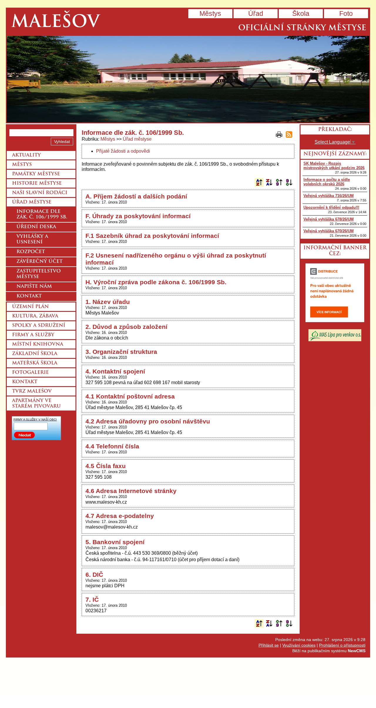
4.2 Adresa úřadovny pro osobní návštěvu (147, 421)
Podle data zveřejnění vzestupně (279, 182)
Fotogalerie (30, 372)
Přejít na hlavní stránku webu (188, 79)
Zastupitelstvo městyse (38, 274)
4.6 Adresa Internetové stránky (131, 490)
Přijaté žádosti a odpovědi (123, 151)
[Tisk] (279, 134)
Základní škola (34, 354)
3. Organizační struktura (121, 351)
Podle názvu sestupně (269, 182)
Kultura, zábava (35, 316)
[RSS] (289, 134)
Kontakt (29, 296)
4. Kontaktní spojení (115, 371)
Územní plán (30, 307)
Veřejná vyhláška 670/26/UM (328, 231)
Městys (210, 13)
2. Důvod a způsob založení (126, 326)
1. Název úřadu (107, 301)
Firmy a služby (33, 335)
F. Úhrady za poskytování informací (138, 216)
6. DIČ (94, 574)
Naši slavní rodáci (39, 193)
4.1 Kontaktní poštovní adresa (130, 396)
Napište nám (34, 286)
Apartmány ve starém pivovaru (36, 403)
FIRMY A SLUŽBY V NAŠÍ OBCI (35, 419)
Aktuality (26, 155)
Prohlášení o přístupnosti (342, 645)
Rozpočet (30, 252)
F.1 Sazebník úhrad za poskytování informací (152, 235)
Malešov (55, 22)
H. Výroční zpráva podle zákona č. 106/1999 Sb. (155, 282)
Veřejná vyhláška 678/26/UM (328, 219)
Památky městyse (36, 174)
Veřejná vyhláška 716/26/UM (328, 196)
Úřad (255, 13)
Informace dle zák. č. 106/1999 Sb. (41, 214)
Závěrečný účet (39, 261)
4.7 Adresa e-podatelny (119, 515)
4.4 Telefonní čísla (112, 446)
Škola (300, 13)
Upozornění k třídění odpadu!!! (331, 207)
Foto (346, 13)
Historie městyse (37, 183)
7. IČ (92, 599)
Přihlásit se (268, 645)
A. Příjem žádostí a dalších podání (136, 196)
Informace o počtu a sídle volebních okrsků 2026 (326, 181)
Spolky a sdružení (38, 325)
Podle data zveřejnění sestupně (289, 182)
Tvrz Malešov (32, 391)
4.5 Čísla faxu (105, 466)
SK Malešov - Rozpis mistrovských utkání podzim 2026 (334, 165)
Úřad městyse (137, 139)
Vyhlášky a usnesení (32, 239)
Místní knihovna (37, 344)
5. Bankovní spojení (115, 542)
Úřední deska (36, 227)
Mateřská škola (34, 363)
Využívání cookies (298, 645)
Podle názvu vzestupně (259, 182)
